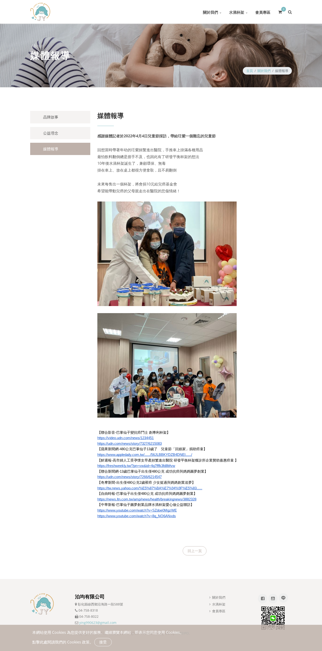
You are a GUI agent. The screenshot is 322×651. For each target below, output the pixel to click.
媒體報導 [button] (50, 148)
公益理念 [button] (50, 133)
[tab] (60, 117)
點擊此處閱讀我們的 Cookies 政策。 (62, 642)
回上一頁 (195, 550)
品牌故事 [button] (50, 117)
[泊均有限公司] (40, 12)
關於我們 (210, 12)
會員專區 (262, 12)
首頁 (249, 70)
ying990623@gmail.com (97, 622)
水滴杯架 (236, 12)
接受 (103, 642)
